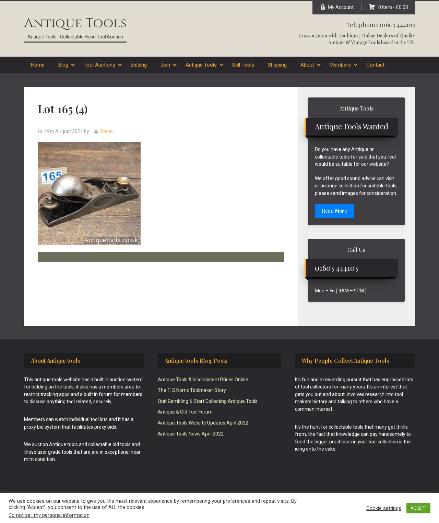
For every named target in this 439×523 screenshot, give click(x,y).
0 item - (393, 7)
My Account (341, 7)
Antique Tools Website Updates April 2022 (203, 423)
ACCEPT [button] (418, 508)
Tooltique (349, 35)
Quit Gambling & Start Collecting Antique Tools (208, 401)
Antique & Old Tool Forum (185, 412)
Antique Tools (75, 23)
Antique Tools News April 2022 (191, 434)
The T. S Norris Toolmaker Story (192, 390)
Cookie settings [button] (383, 508)
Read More (334, 211)
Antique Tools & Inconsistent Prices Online (203, 379)
